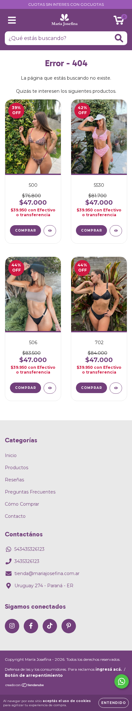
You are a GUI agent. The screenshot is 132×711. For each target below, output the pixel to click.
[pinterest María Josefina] (69, 626)
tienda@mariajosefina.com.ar (46, 573)
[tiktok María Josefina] (50, 626)
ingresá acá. (108, 669)
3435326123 (26, 561)
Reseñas (14, 480)
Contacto (15, 516)
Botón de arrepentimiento (34, 675)
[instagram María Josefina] (12, 626)
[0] (118, 22)
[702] (116, 388)
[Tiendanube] (25, 685)
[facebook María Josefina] (31, 626)
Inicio (11, 455)
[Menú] (12, 20)
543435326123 (29, 549)
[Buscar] (119, 38)
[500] (50, 230)
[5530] (116, 230)
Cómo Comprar (22, 504)
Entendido (113, 703)
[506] (50, 388)
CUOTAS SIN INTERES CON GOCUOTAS (66, 4)
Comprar (25, 230)
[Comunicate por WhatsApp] (121, 681)
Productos (16, 467)
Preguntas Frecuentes (30, 492)
